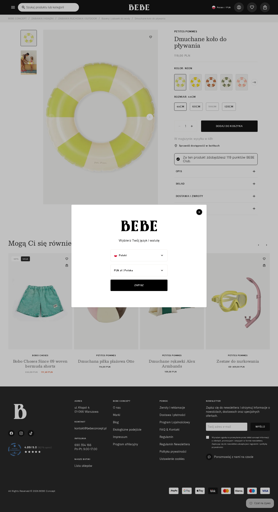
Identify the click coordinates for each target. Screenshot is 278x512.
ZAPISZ (139, 285)
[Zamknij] (199, 212)
